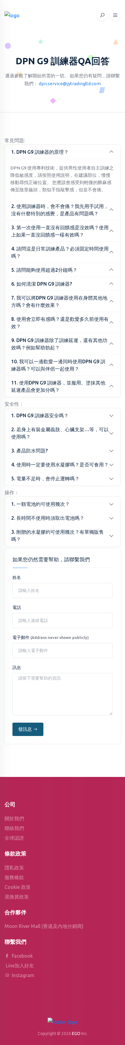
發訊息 (25, 729)
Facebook (22, 956)
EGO (76, 1033)
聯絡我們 (14, 828)
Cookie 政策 (18, 887)
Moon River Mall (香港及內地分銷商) (44, 926)
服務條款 (14, 877)
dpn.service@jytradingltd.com (70, 83)
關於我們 (14, 818)
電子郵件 (50, 637)
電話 (16, 607)
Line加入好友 (20, 965)
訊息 (16, 667)
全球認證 (14, 838)
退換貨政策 (17, 896)
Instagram (22, 975)
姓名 (16, 577)
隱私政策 (14, 867)
